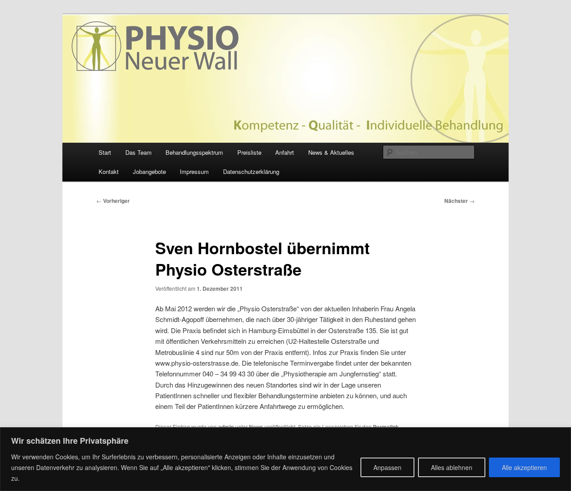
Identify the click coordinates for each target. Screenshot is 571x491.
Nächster (459, 201)
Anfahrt (284, 152)
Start (105, 152)
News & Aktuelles (331, 152)
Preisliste (249, 152)
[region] (285, 459)
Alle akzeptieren (524, 467)
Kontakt (109, 171)
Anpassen (387, 467)
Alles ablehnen (451, 467)
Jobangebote (149, 171)
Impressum (194, 171)
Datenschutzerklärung (251, 171)
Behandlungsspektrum (194, 152)
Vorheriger (113, 201)
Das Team (138, 152)
